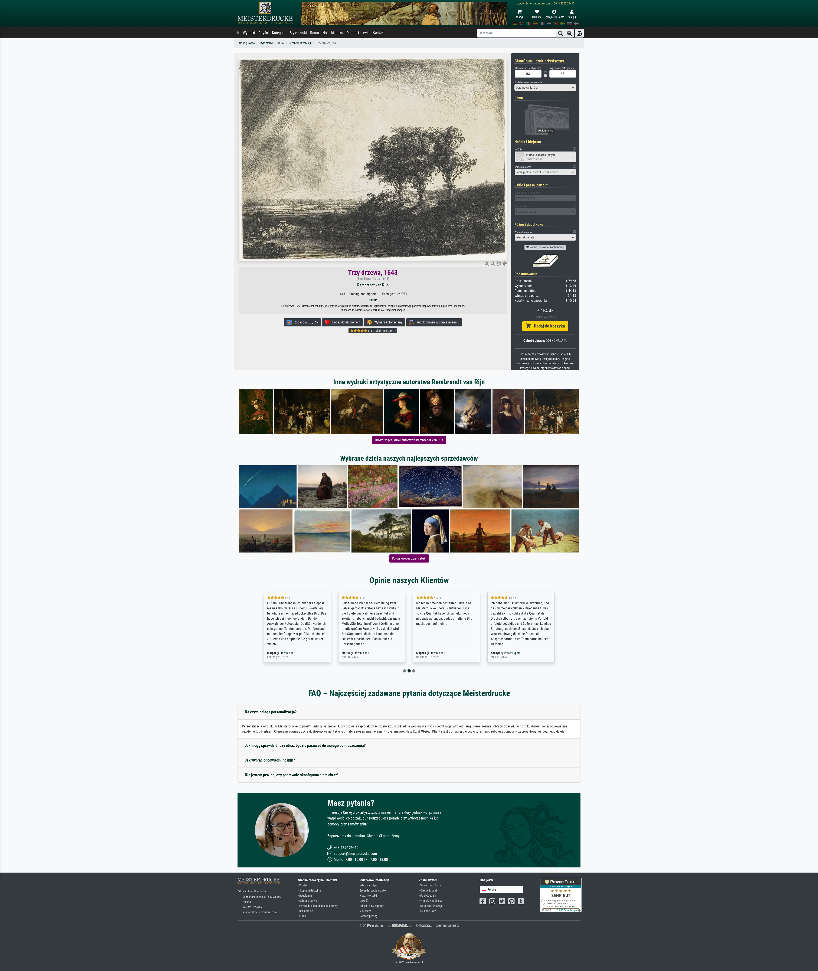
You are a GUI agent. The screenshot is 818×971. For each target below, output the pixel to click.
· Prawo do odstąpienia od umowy (318, 906)
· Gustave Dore (427, 911)
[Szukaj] (560, 33)
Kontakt (379, 32)
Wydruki (249, 33)
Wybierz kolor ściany (387, 322)
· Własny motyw (368, 885)
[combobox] (545, 87)
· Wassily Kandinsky (430, 901)
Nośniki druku (333, 33)
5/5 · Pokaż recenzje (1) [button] (381, 330)
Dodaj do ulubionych (345, 322)
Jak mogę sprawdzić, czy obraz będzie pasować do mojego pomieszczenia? (305, 745)
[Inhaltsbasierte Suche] (569, 33)
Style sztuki (298, 33)
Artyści (263, 33)
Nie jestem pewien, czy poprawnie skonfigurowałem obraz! (291, 774)
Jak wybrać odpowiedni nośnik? (270, 760)
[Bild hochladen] (579, 33)
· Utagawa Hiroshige (431, 906)
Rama (314, 33)
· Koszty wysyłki (368, 895)
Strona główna (246, 43)
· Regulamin (305, 895)
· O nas (302, 916)
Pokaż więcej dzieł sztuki (409, 558)
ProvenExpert (288, 653)
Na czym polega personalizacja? (271, 712)
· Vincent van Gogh (430, 885)
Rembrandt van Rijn (300, 43)
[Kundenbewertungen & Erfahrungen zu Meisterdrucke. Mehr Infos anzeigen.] (561, 895)
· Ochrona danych (308, 901)
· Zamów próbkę (368, 916)
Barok (280, 43)
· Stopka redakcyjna (309, 890)
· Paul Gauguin (427, 895)
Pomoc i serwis (358, 33)
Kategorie (279, 33)
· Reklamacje (305, 911)
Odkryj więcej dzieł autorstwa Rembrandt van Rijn (409, 440)
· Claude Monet (428, 890)
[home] (237, 33)
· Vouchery (365, 911)
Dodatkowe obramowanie (528, 82)
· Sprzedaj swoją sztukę (372, 890)
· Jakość (363, 901)
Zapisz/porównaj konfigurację (547, 247)
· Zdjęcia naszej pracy (371, 906)
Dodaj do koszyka (548, 326)
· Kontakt (303, 885)
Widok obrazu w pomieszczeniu (436, 322)
